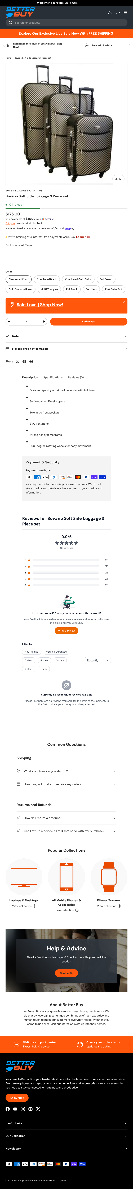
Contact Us (66, 973)
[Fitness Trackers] (109, 877)
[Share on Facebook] (24, 361)
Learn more (80, 2)
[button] (118, 12)
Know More (17, 1097)
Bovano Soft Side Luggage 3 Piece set (33, 58)
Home (8, 58)
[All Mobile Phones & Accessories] (66, 877)
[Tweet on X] (17, 361)
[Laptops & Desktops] (24, 877)
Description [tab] (30, 377)
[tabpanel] (66, 417)
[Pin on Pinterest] (31, 361)
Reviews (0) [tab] (76, 377)
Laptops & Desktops (24, 900)
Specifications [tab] (53, 377)
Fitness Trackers (109, 900)
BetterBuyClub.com (23, 1180)
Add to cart (88, 321)
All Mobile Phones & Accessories (66, 902)
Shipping (10, 223)
